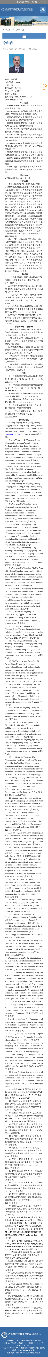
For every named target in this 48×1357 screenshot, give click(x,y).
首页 (15, 30)
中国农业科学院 (23, 2)
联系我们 (35, 2)
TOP (45, 90)
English (44, 2)
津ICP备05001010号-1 (27, 1350)
